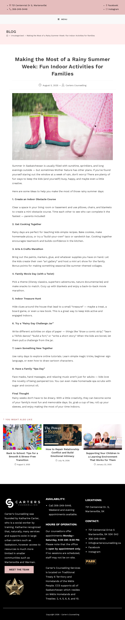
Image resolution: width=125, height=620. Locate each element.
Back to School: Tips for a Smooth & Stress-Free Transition (22, 456)
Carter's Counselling (70, 614)
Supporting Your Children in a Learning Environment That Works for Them (103, 456)
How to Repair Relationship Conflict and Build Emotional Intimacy (62, 453)
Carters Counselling (76, 85)
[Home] (7, 36)
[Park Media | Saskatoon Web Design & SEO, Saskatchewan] (90, 561)
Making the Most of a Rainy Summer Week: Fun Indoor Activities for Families (61, 36)
